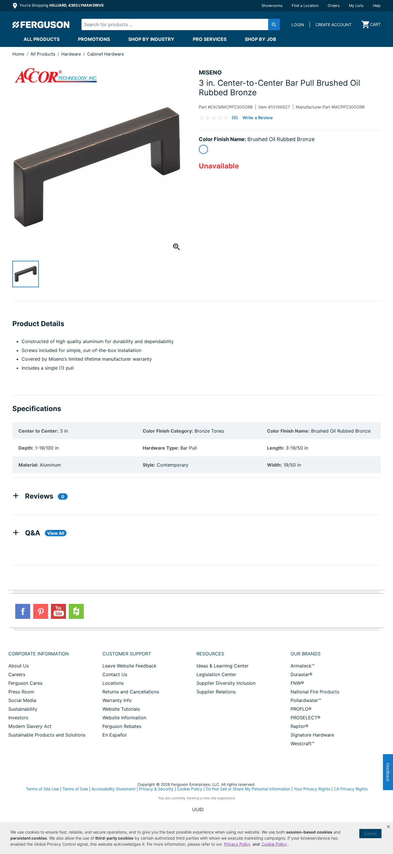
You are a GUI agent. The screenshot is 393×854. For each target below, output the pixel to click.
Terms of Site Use (42, 788)
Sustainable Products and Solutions (46, 735)
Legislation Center (216, 674)
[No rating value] (215, 117)
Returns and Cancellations (130, 692)
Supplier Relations (216, 692)
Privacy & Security (156, 788)
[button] (388, 826)
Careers (16, 674)
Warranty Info (117, 700)
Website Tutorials (121, 709)
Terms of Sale (75, 788)
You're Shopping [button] (61, 5)
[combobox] (175, 24)
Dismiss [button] (370, 834)
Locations (113, 683)
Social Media (22, 700)
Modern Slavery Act (29, 726)
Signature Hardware (312, 735)
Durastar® (301, 674)
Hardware (71, 54)
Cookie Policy (189, 788)
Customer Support (126, 654)
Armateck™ (302, 666)
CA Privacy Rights (350, 788)
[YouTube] (58, 611)
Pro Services (209, 39)
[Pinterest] (40, 611)
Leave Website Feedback (129, 665)
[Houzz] (76, 611)
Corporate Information (38, 654)
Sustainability (22, 709)
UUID (198, 809)
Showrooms (272, 5)
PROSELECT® (305, 717)
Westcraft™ (302, 743)
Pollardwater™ (306, 700)
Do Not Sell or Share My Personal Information (248, 789)
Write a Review (258, 117)
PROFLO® (301, 709)
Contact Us (114, 674)
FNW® (297, 683)
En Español (114, 735)
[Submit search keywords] (274, 24)
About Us (18, 666)
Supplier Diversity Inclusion (226, 683)
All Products (42, 39)
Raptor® (299, 726)
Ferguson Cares (25, 683)
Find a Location (305, 5)
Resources (210, 654)
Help (377, 5)
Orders (334, 5)
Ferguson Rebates (121, 726)
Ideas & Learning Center (223, 666)
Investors (18, 717)
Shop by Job (260, 39)
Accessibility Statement (113, 788)
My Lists (356, 5)
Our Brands (305, 654)
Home (18, 54)
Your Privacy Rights (312, 788)
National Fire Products (315, 692)
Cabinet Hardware (105, 54)
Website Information (124, 717)
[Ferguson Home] (41, 24)
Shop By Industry (151, 39)
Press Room (21, 692)
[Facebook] (22, 611)
